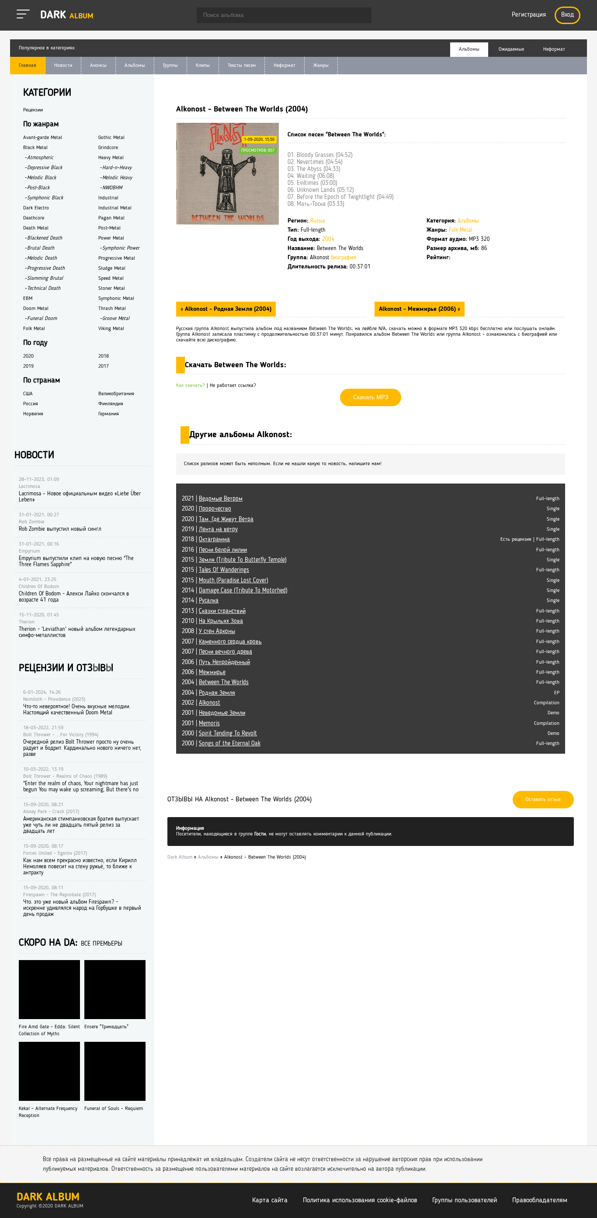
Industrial (108, 198)
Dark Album (48, 1197)
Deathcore (33, 218)
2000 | (219, 734)
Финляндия (110, 404)
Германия (108, 414)
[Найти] (360, 16)
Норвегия (33, 414)
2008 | (208, 631)
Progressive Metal (116, 258)
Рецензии (33, 110)
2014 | (235, 591)
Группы (170, 65)
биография (343, 258)
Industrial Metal (115, 208)
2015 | (234, 560)
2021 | (212, 499)
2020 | (206, 509)
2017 (103, 366)
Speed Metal (111, 278)
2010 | (212, 621)
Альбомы (135, 65)
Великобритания (116, 394)
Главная (27, 65)
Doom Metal (36, 308)
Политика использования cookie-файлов (360, 1200)
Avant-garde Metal (42, 137)
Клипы (203, 65)
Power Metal (111, 238)
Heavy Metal (111, 157)
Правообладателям (539, 1200)
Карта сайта (270, 1200)
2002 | (201, 703)
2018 (103, 356)
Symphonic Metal (116, 298)
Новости (63, 65)
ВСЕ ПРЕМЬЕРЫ (101, 944)
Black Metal (35, 147)
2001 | (213, 713)
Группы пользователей (464, 1200)
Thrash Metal (112, 308)
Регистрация (529, 15)
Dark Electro (36, 208)
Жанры (321, 65)
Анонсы (98, 65)
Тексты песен (242, 65)
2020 (28, 356)
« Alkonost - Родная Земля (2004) (225, 309)
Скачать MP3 (370, 397)
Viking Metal (111, 328)
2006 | (216, 662)
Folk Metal (460, 230)
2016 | (214, 550)
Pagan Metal (111, 218)
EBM (27, 298)
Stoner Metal (111, 288)
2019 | (210, 529)
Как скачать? (190, 385)
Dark (67, 15)
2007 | (222, 642)
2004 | (215, 682)
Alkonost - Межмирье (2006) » (419, 309)
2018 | (206, 539)
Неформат (284, 65)
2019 (28, 366)
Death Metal (36, 228)
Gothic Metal (111, 137)
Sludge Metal (111, 268)
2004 (328, 239)
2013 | (214, 611)
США (28, 394)
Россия (30, 404)
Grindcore (108, 147)
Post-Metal (109, 228)
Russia (317, 221)
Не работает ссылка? (233, 385)
